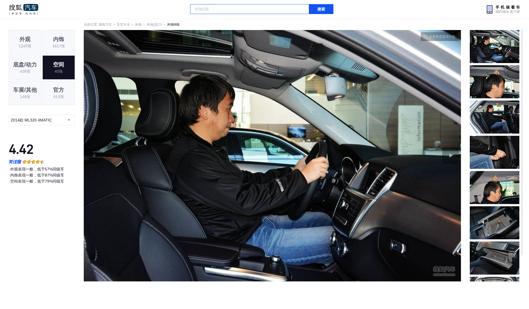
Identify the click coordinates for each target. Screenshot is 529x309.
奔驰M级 (173, 24)
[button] (178, 155)
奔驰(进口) (154, 24)
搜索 (321, 9)
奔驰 (138, 24)
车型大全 (123, 24)
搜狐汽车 (23, 9)
